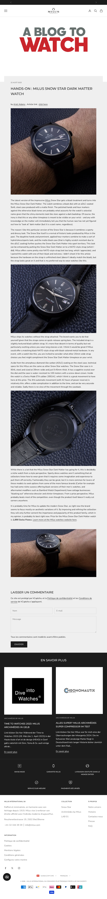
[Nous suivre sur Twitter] (12, 868)
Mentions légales (12, 850)
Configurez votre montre (15, 859)
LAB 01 (65, 816)
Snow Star (66, 807)
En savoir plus (10, 752)
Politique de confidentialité (60, 598)
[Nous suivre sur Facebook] (5, 868)
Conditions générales (14, 855)
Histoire (92, 811)
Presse (91, 821)
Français (64, 876)
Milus (47, 200)
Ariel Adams (19, 104)
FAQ (90, 826)
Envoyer (18, 644)
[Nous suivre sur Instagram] (19, 868)
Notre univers (94, 807)
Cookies (8, 845)
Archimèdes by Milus (13, 718)
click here (43, 104)
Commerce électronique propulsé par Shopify (67, 881)
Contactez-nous (95, 816)
